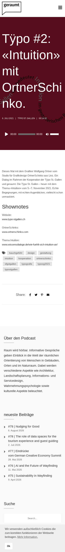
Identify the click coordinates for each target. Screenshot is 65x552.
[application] (31, 134)
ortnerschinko (43, 258)
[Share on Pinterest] (42, 294)
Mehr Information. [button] (27, 537)
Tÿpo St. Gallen (26, 118)
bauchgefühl (15, 253)
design (31, 253)
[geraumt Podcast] (14, 8)
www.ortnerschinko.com (15, 231)
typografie (27, 264)
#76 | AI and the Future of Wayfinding (33, 465)
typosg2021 (44, 264)
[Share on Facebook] (30, 294)
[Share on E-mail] (48, 294)
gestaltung (45, 253)
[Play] (7, 134)
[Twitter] (36, 294)
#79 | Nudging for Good (24, 426)
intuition (9, 258)
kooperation (24, 258)
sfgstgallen (10, 264)
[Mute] (47, 134)
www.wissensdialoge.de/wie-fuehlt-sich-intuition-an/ (30, 244)
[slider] (55, 136)
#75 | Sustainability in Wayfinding (30, 475)
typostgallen (11, 269)
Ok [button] (8, 546)
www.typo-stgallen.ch (13, 219)
